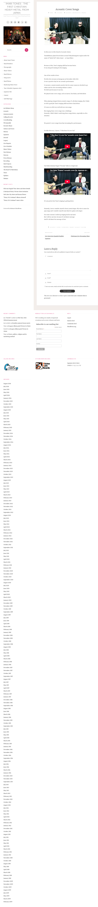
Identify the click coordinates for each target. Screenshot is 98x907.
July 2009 (6, 893)
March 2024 (7, 459)
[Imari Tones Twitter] (8, 22)
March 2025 (7, 424)
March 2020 (7, 597)
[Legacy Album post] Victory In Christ (19, 326)
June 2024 (6, 451)
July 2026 (6, 386)
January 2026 (7, 398)
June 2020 (6, 588)
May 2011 (6, 843)
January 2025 (7, 430)
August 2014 (7, 761)
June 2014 (6, 767)
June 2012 (6, 811)
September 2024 (8, 442)
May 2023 (6, 489)
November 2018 (8, 638)
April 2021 (6, 559)
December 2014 (8, 749)
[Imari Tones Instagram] (18, 22)
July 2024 (6, 448)
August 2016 (7, 708)
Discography (7, 123)
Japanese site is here (73, 363)
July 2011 (6, 837)
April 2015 (6, 738)
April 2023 (7, 492)
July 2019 (6, 618)
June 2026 (6, 389)
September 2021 (8, 547)
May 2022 (6, 524)
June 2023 (6, 486)
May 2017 (6, 685)
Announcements (8, 114)
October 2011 (7, 831)
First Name (39, 333)
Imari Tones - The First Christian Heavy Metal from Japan (17, 8)
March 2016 (7, 714)
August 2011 (7, 834)
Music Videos (7, 149)
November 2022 (8, 506)
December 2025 (8, 401)
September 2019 (8, 612)
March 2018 (7, 658)
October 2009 (7, 887)
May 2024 (6, 454)
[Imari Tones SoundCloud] (22, 22)
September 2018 (8, 644)
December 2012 (8, 799)
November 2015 (8, 720)
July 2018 (6, 650)
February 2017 (8, 694)
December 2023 (8, 468)
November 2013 (8, 779)
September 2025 (8, 407)
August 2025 (7, 410)
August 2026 (7, 383)
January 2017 (7, 697)
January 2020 (7, 600)
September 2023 (8, 477)
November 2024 (8, 436)
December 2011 (8, 828)
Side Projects (7, 164)
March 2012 (7, 819)
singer (72, 227)
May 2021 (6, 556)
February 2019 (8, 629)
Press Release (8, 158)
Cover (58, 227)
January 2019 (7, 632)
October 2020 (7, 577)
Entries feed (70, 320)
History (6, 131)
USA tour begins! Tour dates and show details (17, 188)
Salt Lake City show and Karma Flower (15, 194)
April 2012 (6, 817)
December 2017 (8, 667)
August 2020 (7, 582)
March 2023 (7, 495)
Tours (5, 172)
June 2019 (6, 620)
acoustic (52, 227)
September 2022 (8, 512)
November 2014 (8, 752)
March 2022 (7, 530)
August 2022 (7, 515)
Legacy (6, 140)
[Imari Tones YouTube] (15, 22)
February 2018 (8, 661)
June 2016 (6, 711)
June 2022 (6, 521)
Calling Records (8, 117)
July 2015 (6, 729)
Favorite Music (8, 126)
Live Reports (7, 143)
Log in (69, 318)
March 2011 (7, 849)
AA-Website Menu (9, 108)
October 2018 (7, 641)
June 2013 (6, 787)
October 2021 (7, 544)
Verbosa (12, 208)
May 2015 (6, 735)
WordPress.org (71, 326)
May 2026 (6, 392)
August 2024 (7, 445)
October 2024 (7, 439)
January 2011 (7, 855)
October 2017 (7, 673)
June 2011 (6, 840)
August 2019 (7, 615)
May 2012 (6, 814)
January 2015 (7, 746)
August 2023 (7, 480)
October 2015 (7, 723)
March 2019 (7, 626)
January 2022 (7, 536)
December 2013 (8, 776)
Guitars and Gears (9, 128)
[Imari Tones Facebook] (11, 22)
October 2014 (7, 755)
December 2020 (8, 571)
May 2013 (6, 790)
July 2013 (6, 784)
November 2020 (8, 574)
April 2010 (6, 869)
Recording (7, 161)
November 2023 (8, 471)
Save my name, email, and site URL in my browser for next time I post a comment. (67, 286)
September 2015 (8, 726)
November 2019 (8, 606)
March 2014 (7, 770)
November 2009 (8, 884)
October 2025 (7, 404)
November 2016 (8, 702)
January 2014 (7, 773)
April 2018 (6, 656)
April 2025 (7, 421)
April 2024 (7, 457)
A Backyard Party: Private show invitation (16, 191)
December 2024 (8, 433)
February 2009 (8, 901)
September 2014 (8, 758)
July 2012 (6, 808)
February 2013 (8, 796)
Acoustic (6, 111)
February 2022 (8, 533)
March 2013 (7, 793)
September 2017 (8, 676)
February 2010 (8, 875)
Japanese (6, 134)
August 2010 (7, 863)
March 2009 (7, 899)
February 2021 (8, 565)
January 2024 (7, 465)
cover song (65, 227)
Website (6, 178)
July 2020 (6, 585)
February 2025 (8, 427)
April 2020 (7, 594)
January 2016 (7, 717)
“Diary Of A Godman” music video (13, 200)
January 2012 (7, 825)
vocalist (77, 227)
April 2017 (6, 688)
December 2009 (8, 881)
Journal (6, 137)
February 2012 (8, 822)
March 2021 (7, 562)
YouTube (83, 227)
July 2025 (6, 413)
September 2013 (8, 781)
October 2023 (7, 474)
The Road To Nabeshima (11, 169)
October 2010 (7, 860)
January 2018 (7, 664)
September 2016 (8, 705)
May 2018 (6, 653)
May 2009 (6, 896)
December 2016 (8, 699)
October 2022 (7, 509)
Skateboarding (8, 167)
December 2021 (8, 538)
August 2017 (7, 679)
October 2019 (7, 609)
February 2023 (8, 497)
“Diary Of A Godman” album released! (15, 197)
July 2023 (6, 483)
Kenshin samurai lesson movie (21, 323)
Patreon (6, 155)
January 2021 (7, 568)
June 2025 (6, 416)
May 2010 (6, 866)
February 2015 (8, 743)
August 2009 (7, 890)
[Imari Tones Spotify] (26, 22)
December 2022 (8, 503)
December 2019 (8, 603)
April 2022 (7, 527)
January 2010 (7, 878)
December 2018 (8, 635)
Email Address (40, 329)
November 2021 (8, 541)
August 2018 (7, 647)
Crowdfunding (8, 120)
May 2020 (6, 591)
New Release (7, 152)
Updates (6, 175)
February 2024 (8, 462)
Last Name (38, 338)
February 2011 (8, 852)
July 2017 (6, 682)
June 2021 (6, 553)
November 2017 (8, 670)
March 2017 (7, 691)
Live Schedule (8, 146)
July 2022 (6, 518)
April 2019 (6, 623)
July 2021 (6, 550)
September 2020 (8, 579)
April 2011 (6, 846)
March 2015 (7, 740)
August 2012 (7, 805)
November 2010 (8, 858)
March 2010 (7, 872)
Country (38, 343)
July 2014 (6, 764)
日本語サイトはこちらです (74, 365)
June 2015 (6, 732)
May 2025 (6, 418)
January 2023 (7, 500)
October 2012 (7, 802)
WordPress (18, 208)
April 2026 (7, 395)
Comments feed (71, 323)
